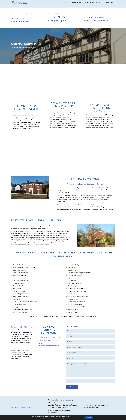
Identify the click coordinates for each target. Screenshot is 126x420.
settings (78, 418)
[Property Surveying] (19, 2)
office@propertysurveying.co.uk (30, 407)
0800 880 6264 (16, 18)
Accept (89, 417)
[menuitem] (67, 2)
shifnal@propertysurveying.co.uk (94, 17)
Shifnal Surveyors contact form (101, 20)
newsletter (52, 402)
